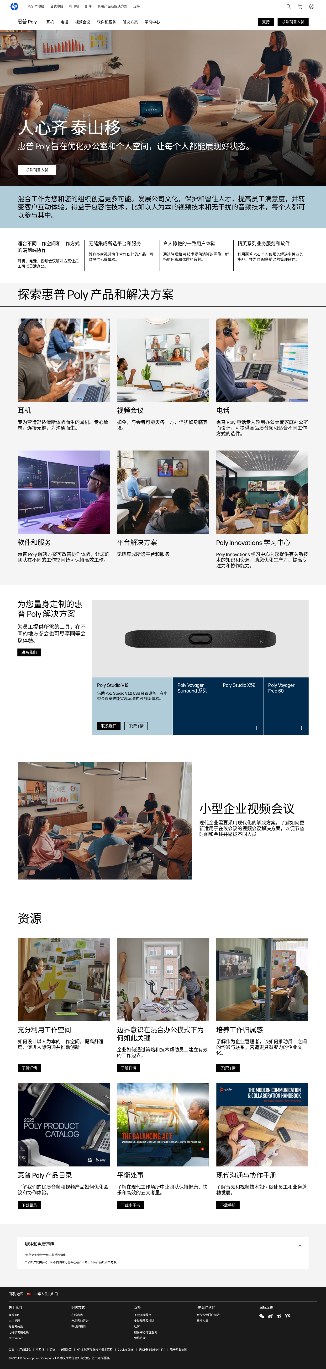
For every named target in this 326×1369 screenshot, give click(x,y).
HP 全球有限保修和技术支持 (95, 1349)
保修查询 (140, 1338)
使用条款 (66, 1349)
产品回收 (25, 1349)
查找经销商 (78, 1326)
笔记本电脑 (36, 6)
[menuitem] (36, 6)
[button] (163, 1245)
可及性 (40, 1349)
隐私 (52, 1349)
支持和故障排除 (144, 1321)
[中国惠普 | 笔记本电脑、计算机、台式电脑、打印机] (14, 6)
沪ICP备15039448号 (151, 1349)
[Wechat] (261, 1316)
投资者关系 (16, 1326)
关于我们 (15, 1307)
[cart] (300, 6)
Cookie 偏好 (125, 1349)
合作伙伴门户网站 (208, 1315)
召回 (11, 1349)
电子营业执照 (178, 1349)
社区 (137, 1326)
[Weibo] (270, 1316)
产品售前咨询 (80, 1321)
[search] (288, 6)
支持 (136, 6)
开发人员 (202, 1321)
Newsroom (16, 1338)
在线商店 (77, 1315)
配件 (88, 6)
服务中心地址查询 (145, 1332)
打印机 (74, 6)
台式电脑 (56, 6)
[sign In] (311, 6)
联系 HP (14, 1315)
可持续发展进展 (19, 1332)
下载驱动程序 (142, 1315)
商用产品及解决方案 (112, 6)
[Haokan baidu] (287, 1316)
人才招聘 (14, 1321)
